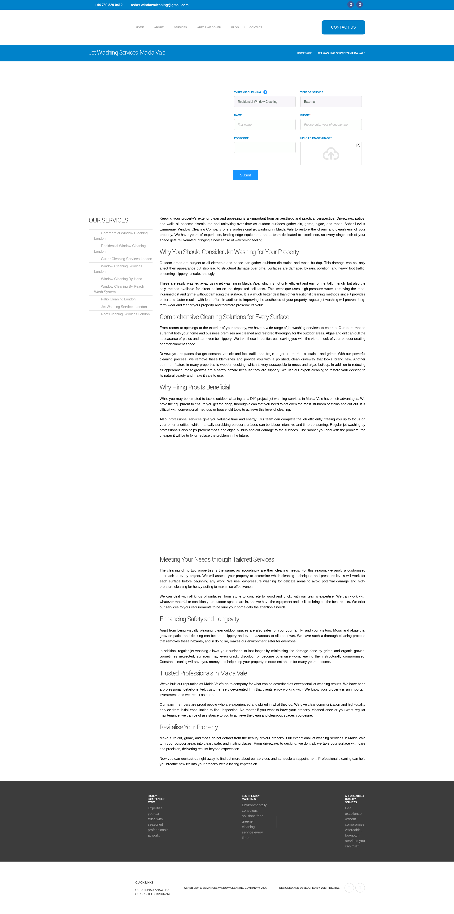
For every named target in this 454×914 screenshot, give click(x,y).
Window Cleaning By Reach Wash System (119, 289)
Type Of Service (311, 92)
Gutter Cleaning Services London (126, 259)
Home (140, 27)
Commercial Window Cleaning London (121, 235)
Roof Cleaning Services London (125, 314)
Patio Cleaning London (118, 299)
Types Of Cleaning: (248, 92)
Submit (245, 175)
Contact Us (343, 27)
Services (180, 27)
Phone (305, 115)
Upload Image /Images (316, 138)
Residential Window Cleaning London (120, 248)
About (159, 27)
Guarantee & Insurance (154, 894)
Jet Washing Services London (124, 307)
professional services (185, 419)
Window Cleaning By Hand (121, 279)
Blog (235, 27)
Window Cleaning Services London (118, 268)
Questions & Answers (152, 890)
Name (238, 115)
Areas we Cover (209, 27)
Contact (255, 27)
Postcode (241, 138)
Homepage (304, 53)
